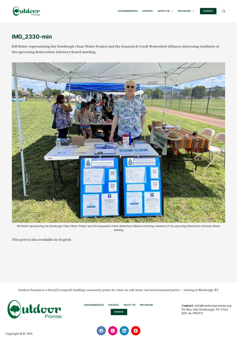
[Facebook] (101, 330)
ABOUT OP (164, 10)
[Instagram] (112, 330)
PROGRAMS (184, 10)
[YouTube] (135, 330)
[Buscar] (223, 11)
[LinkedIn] (124, 330)
